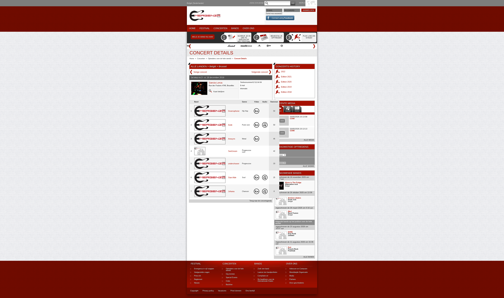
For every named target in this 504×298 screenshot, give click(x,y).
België (212, 66)
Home (192, 59)
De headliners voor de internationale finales (266, 280)
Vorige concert (200, 72)
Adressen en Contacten (298, 269)
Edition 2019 (286, 87)
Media (291, 276)
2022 (283, 71)
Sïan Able (232, 177)
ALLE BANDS (308, 257)
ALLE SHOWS (308, 166)
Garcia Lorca (215, 82)
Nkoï (290, 211)
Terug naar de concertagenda (261, 201)
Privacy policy (208, 291)
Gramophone (233, 111)
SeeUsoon (232, 151)
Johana (231, 191)
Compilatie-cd (263, 276)
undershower (233, 163)
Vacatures (222, 291)
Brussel (223, 66)
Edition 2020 (286, 82)
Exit (289, 247)
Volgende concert (259, 72)
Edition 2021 (286, 77)
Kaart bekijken (218, 92)
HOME (192, 28)
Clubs (228, 281)
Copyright (194, 291)
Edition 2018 (286, 92)
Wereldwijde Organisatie (298, 272)
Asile (230, 125)
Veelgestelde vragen (201, 272)
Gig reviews (230, 274)
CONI (292, 118)
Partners (292, 279)
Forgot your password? (274, 13)
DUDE (290, 232)
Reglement (198, 279)
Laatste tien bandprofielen (267, 272)
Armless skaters (294, 198)
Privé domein (235, 291)
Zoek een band (263, 269)
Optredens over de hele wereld (219, 59)
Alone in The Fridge (293, 183)
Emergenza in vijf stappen (204, 269)
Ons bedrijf (250, 291)
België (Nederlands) (195, 3)
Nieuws (197, 283)
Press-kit (197, 276)
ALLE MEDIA (309, 140)
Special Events (231, 277)
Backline (229, 285)
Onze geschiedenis (296, 283)
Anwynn (231, 139)
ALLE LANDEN (199, 66)
